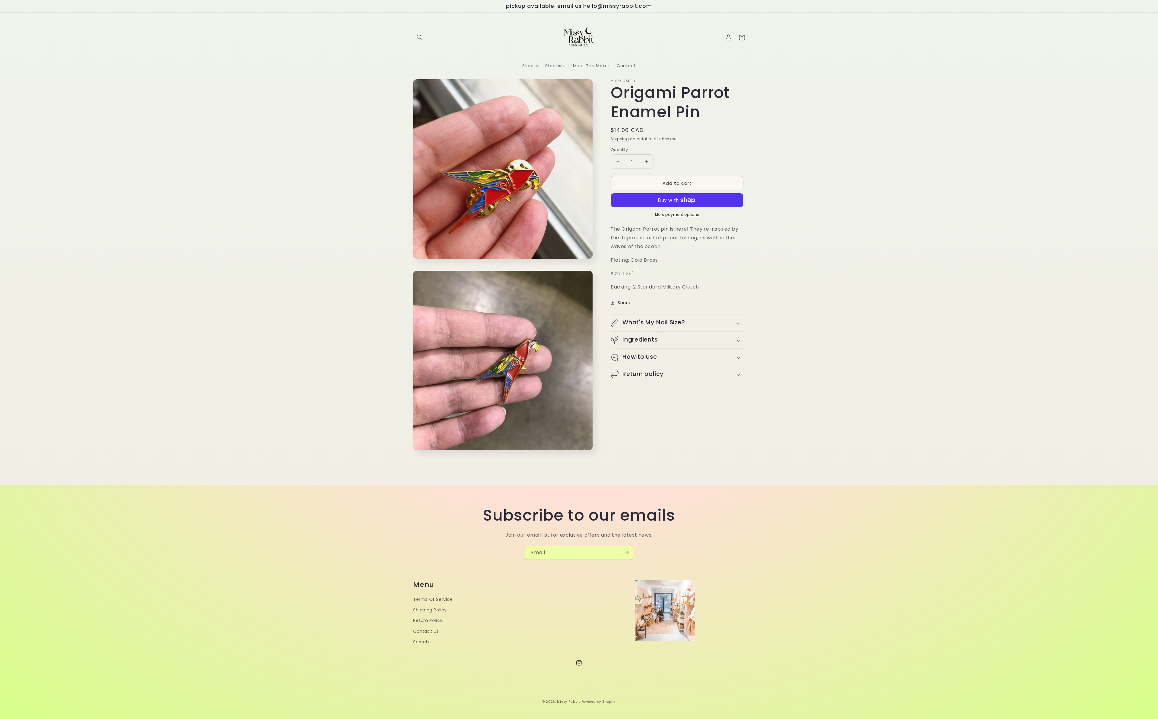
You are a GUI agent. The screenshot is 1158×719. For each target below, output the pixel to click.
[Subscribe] (626, 553)
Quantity (619, 150)
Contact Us (426, 631)
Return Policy (428, 620)
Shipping (620, 138)
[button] (419, 37)
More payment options (677, 214)
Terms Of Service (433, 599)
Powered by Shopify (598, 701)
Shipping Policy (430, 610)
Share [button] (624, 303)
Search (421, 642)
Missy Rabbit (568, 701)
